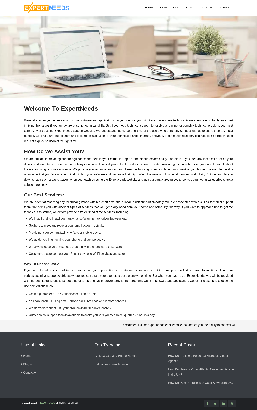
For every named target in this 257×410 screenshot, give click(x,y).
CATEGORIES (168, 7)
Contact (226, 7)
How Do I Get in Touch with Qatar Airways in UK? (200, 382)
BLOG (189, 7)
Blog (26, 364)
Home (149, 7)
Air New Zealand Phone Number (116, 355)
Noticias (206, 7)
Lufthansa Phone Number (112, 364)
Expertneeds (47, 402)
